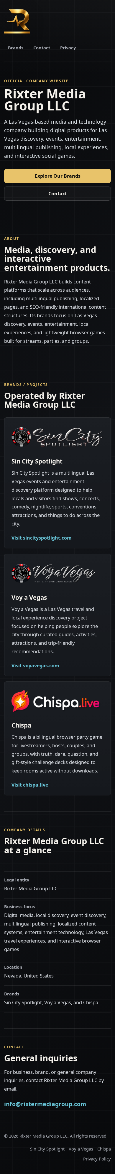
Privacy (68, 48)
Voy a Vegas (81, 1149)
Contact (41, 48)
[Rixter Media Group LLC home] (17, 20)
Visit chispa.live (30, 785)
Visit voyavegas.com (35, 665)
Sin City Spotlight (47, 1149)
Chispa (104, 1149)
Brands (15, 48)
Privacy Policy (97, 1159)
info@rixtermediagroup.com (45, 1104)
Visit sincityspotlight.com (42, 538)
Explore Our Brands (57, 176)
